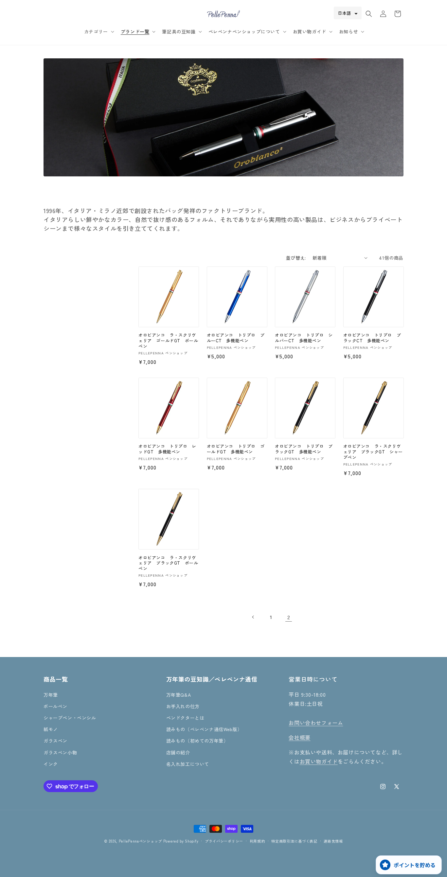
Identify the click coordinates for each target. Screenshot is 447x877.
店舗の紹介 (178, 752)
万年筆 (51, 694)
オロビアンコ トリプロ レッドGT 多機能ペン (167, 449)
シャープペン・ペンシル (70, 717)
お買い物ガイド (319, 761)
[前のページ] (253, 617)
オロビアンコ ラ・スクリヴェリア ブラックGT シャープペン (373, 452)
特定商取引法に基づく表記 (294, 841)
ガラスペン (55, 740)
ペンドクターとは (185, 717)
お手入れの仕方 (183, 706)
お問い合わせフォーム (316, 723)
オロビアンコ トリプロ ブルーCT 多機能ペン (236, 338)
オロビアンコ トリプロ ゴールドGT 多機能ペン (236, 449)
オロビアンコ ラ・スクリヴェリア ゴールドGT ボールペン (168, 340)
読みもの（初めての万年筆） (197, 740)
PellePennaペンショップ (140, 841)
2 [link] (288, 617)
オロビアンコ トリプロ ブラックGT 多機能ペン (304, 449)
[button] (98, 31)
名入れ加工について (187, 764)
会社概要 (299, 737)
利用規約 (257, 841)
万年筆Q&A (178, 694)
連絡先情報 (333, 841)
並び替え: (296, 257)
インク (51, 764)
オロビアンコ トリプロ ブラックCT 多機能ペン (372, 338)
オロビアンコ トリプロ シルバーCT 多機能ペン (304, 338)
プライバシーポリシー (224, 841)
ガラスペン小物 (60, 752)
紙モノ (51, 729)
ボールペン (55, 706)
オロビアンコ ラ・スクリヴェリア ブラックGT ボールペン (168, 563)
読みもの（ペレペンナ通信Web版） (204, 729)
